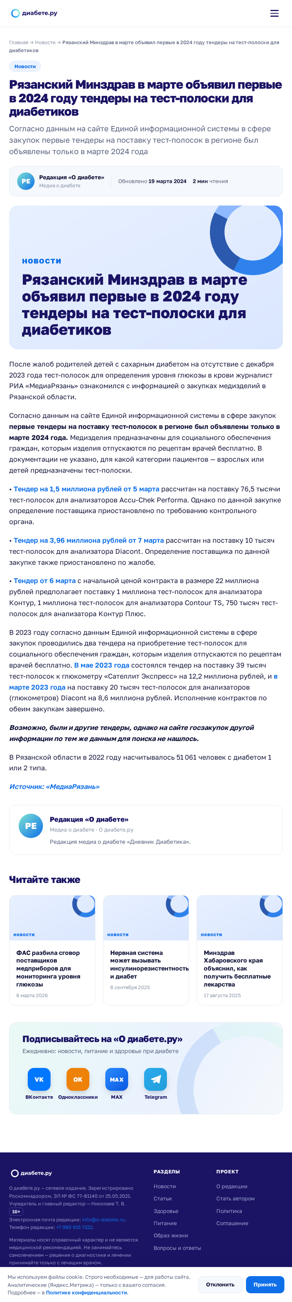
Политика (229, 1211)
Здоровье (166, 1211)
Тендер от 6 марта (45, 580)
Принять (265, 1284)
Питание (165, 1223)
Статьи (163, 1198)
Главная (18, 42)
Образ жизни (171, 1235)
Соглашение (232, 1223)
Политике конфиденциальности (86, 1292)
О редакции (232, 1186)
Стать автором (235, 1198)
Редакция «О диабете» (89, 819)
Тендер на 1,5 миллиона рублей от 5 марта (86, 488)
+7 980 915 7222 (74, 1227)
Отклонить (220, 1284)
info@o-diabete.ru (103, 1219)
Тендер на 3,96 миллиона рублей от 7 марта (89, 540)
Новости (45, 42)
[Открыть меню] (274, 13)
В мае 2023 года (101, 665)
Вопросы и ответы (177, 1248)
